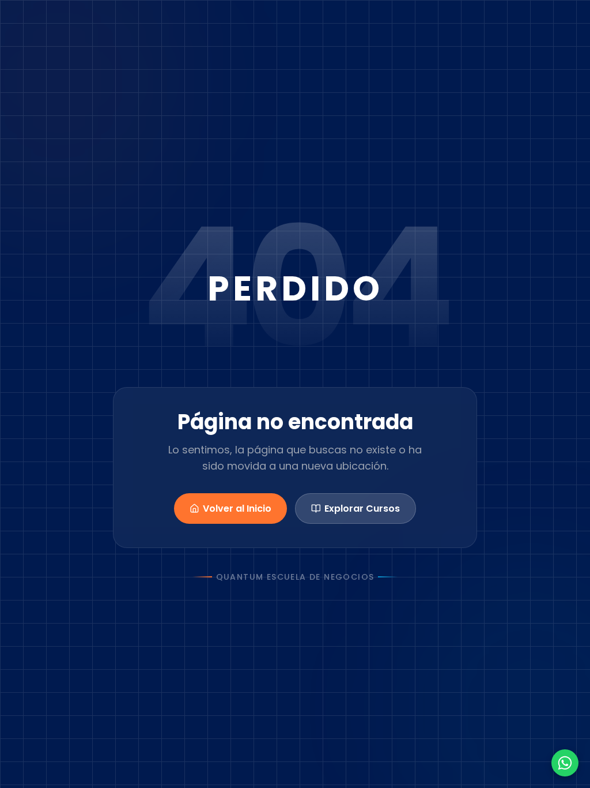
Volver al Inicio (237, 508)
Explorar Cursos (362, 508)
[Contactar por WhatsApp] (564, 762)
